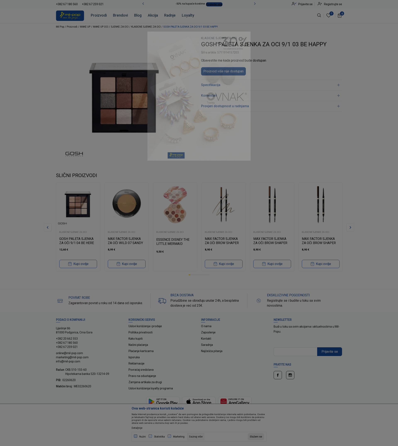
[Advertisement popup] (199, 104)
